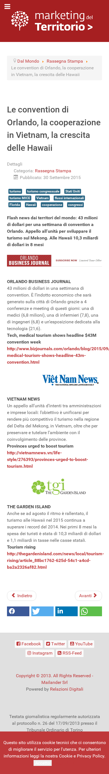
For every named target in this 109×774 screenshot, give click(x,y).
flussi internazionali (69, 198)
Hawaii (31, 205)
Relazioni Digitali (66, 689)
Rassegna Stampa (53, 170)
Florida (15, 205)
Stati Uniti (72, 191)
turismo (15, 191)
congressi (75, 205)
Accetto (42, 763)
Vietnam (42, 198)
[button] (18, 611)
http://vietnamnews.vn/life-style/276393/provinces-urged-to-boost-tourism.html (47, 459)
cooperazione (52, 205)
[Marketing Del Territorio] (52, 20)
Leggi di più (64, 762)
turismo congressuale (43, 191)
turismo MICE (20, 198)
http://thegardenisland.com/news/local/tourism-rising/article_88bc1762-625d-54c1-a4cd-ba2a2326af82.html (55, 560)
